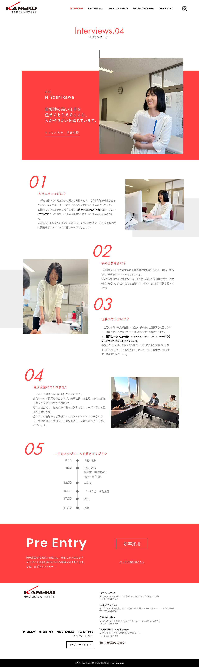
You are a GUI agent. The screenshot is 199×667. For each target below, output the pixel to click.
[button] (118, 8)
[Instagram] (185, 9)
